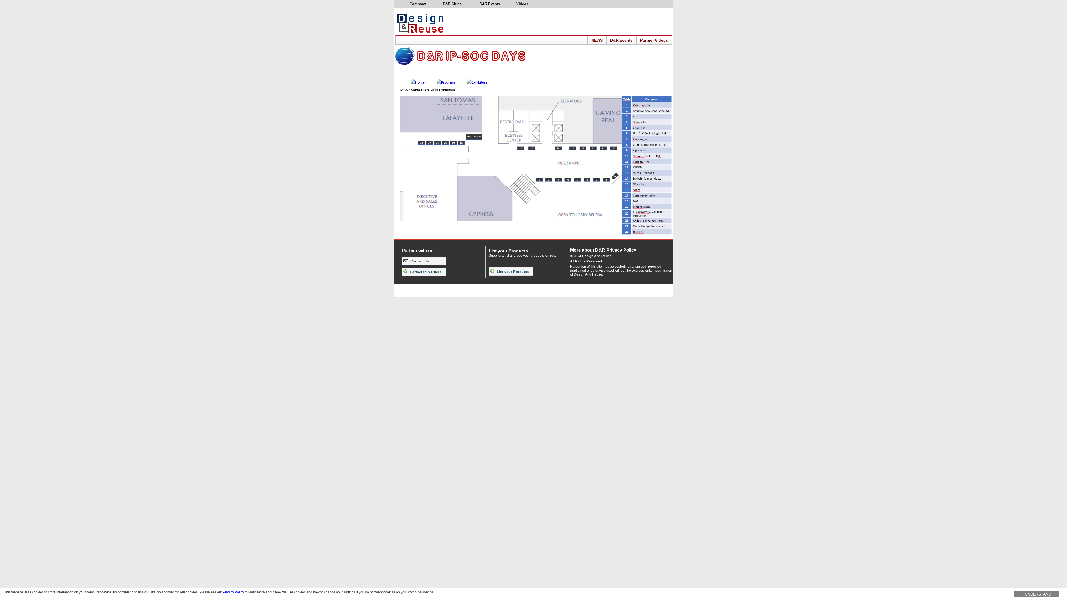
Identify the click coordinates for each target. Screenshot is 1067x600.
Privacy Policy (233, 592)
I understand (1037, 594)
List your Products (512, 272)
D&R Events (621, 40)
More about (603, 250)
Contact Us (419, 261)
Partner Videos (654, 40)
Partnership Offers (425, 272)
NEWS (597, 40)
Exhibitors (479, 82)
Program (448, 82)
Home (420, 82)
